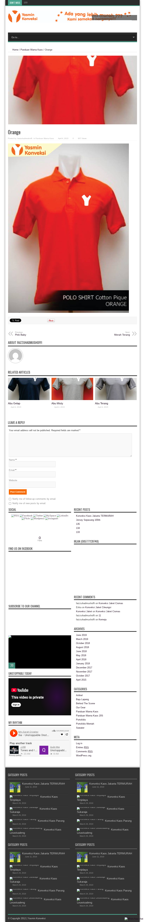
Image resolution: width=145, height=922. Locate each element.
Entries (82, 747)
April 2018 (81, 659)
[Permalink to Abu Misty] (72, 399)
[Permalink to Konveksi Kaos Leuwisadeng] (26, 828)
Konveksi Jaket (84, 611)
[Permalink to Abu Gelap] (29, 399)
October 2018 (83, 643)
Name (12, 460)
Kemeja (102, 619)
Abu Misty (57, 403)
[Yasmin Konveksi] (70, 20)
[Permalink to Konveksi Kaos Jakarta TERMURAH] (15, 792)
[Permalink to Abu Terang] (116, 399)
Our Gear (80, 707)
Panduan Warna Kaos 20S (89, 715)
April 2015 (81, 679)
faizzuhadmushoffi (24, 138)
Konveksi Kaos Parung (51, 820)
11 (100, 615)
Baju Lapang (82, 699)
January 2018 (83, 663)
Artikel (79, 695)
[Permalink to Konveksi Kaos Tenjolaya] (24, 795)
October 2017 (83, 675)
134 (78, 528)
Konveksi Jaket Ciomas (111, 603)
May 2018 (81, 655)
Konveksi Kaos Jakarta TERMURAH (95, 516)
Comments (84, 751)
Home (15, 49)
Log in (79, 743)
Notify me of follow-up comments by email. (34, 499)
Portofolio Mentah (85, 723)
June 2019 (81, 635)
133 (25, 2)
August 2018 (82, 647)
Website (13, 480)
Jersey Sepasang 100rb (88, 520)
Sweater (80, 727)
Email (12, 470)
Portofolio (81, 719)
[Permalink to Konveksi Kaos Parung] (23, 819)
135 (78, 524)
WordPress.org (83, 755)
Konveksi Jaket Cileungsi (98, 607)
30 (11, 665)
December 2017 (84, 667)
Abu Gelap (14, 403)
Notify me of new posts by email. (29, 503)
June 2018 (81, 651)
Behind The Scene (85, 703)
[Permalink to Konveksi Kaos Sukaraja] (24, 807)
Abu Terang (101, 403)
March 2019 (82, 639)
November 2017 (84, 671)
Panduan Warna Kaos (32, 49)
